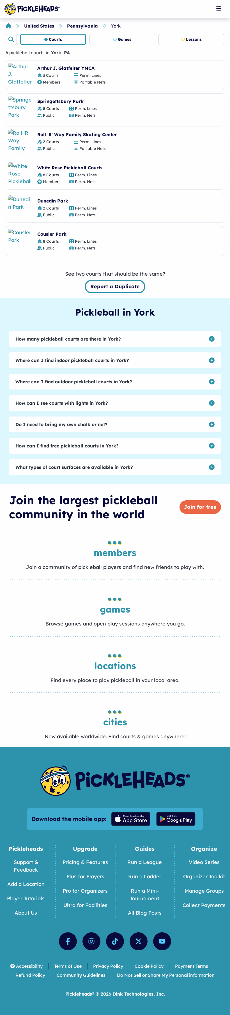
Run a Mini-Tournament (144, 895)
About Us (26, 913)
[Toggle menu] (219, 8)
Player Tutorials (26, 898)
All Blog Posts (145, 913)
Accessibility (29, 966)
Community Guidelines (81, 975)
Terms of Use (68, 966)
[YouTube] (162, 941)
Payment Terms (191, 966)
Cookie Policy (149, 966)
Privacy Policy (108, 966)
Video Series (204, 862)
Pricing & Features (85, 862)
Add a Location (26, 884)
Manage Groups (204, 891)
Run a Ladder (144, 876)
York (116, 26)
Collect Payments (204, 905)
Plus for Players (85, 876)
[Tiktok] (115, 941)
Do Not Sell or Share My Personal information (166, 975)
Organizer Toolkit (204, 876)
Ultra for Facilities (85, 905)
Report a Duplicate (115, 286)
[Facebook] (68, 941)
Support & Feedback (26, 866)
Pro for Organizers (85, 891)
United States (39, 26)
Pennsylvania (82, 26)
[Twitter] (139, 941)
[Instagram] (91, 941)
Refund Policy (30, 975)
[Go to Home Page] (32, 9)
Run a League (144, 862)
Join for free (200, 507)
